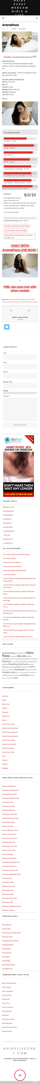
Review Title (7, 382)
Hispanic (11, 670)
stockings (16, 675)
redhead (5, 675)
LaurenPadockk (8, 531)
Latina (28, 656)
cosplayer (13, 656)
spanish (31, 302)
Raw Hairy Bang (7, 894)
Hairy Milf (5, 999)
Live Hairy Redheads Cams (11, 874)
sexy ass (21, 655)
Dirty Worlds (6, 925)
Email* (5, 362)
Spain (11, 87)
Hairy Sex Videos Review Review (14, 570)
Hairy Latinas (6, 995)
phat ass (18, 672)
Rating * (6, 390)
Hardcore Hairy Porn (9, 1027)
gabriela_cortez (8, 507)
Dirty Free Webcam (9, 786)
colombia (5, 659)
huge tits (11, 302)
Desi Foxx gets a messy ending (15, 230)
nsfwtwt (17, 667)
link (38, 1052)
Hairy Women (7, 1023)
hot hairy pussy (32, 661)
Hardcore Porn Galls (9, 858)
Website (5, 372)
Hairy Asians (6, 987)
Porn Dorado (6, 953)
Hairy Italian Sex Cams (10, 830)
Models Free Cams (8, 886)
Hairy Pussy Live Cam (9, 838)
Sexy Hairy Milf (7, 902)
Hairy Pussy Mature (9, 744)
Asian (4, 700)
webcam (36, 302)
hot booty (24, 664)
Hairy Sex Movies (8, 1019)
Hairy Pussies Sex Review (12, 562)
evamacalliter (8, 527)
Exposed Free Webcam (10, 790)
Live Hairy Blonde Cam (10, 870)
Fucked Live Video (8, 806)
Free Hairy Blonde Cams (10, 798)
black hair (25, 667)
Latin (4, 756)
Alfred (14, 28)
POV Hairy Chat (8, 890)
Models (4, 764)
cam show (24, 675)
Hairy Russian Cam (8, 842)
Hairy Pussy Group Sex (10, 728)
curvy (4, 678)
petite (18, 653)
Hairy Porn (6, 1003)
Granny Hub (6, 929)
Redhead (5, 768)
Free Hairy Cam (7, 802)
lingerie (5, 667)
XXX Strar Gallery (8, 910)
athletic (17, 661)
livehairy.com (17, 302)
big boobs (17, 299)
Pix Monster (6, 949)
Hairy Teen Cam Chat (9, 846)
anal (16, 677)
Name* (5, 353)
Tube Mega (6, 961)
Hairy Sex (5, 1015)
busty (27, 299)
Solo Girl (23, 302)
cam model (32, 299)
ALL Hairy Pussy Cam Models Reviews (16, 554)
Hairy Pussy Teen (8, 752)
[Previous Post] (11, 310)
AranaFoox (7, 57)
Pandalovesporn (7, 945)
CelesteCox (7, 519)
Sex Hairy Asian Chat (9, 898)
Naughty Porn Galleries (10, 941)
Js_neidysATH (8, 543)
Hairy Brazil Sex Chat (9, 814)
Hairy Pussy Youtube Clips (11, 933)
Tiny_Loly (6, 535)
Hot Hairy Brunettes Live (11, 862)
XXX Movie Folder (8, 965)
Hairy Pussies (7, 1011)
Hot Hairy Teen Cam (9, 866)
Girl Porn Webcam (8, 810)
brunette (34, 670)
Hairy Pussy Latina (8, 740)
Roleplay (6, 661)
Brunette (5, 712)
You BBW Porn (7, 969)
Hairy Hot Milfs (7, 826)
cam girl (31, 675)
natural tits (25, 672)
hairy (13, 653)
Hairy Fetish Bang (8, 822)
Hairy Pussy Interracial (10, 736)
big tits (11, 667)
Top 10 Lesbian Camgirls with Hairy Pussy (18, 637)
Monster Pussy (7, 937)
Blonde (4, 708)
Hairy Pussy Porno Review (12, 566)
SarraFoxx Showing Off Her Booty (17, 226)
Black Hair (22, 28)
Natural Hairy (7, 1031)
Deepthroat (13, 664)
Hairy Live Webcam (9, 834)
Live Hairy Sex (7, 878)
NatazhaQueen (8, 511)
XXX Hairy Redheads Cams (11, 906)
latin (11, 659)
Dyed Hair (5, 716)
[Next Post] (29, 310)
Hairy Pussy (5, 302)
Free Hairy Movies (9, 558)
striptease (34, 659)
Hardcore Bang (7, 854)
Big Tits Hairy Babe (9, 983)
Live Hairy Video (8, 882)
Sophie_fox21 (8, 539)
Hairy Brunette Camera (10, 818)
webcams (6, 653)
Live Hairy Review (9, 574)
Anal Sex (5, 696)
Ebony (4, 720)
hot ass (23, 653)
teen (24, 659)
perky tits (5, 670)
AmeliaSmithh (8, 515)
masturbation (17, 659)
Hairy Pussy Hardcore (10, 732)
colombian (10, 678)
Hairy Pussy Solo (8, 748)
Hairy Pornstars (7, 1007)
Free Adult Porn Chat (9, 794)
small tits (33, 672)
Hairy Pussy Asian (8, 724)
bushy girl (23, 299)
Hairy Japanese (7, 991)
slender (31, 664)
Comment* (6, 396)
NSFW (32, 667)
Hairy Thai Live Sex (8, 850)
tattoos (5, 664)
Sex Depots (6, 957)
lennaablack (7, 523)
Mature (4, 760)
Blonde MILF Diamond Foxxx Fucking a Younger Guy (19, 236)
